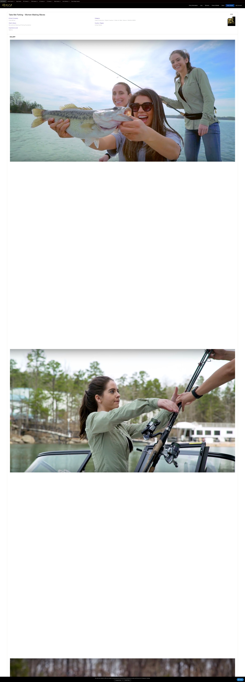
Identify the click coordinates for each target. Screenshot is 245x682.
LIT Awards (49, 1)
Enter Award (230, 5)
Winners (207, 5)
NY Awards (41, 1)
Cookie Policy (127, 680)
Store (223, 5)
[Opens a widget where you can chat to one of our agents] (240, 679)
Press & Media (215, 5)
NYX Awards (25, 1)
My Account (239, 5)
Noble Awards (57, 1)
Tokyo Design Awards (75, 1)
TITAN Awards (34, 1)
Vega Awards (18, 1)
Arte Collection (65, 1)
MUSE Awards (10, 1)
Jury (201, 5)
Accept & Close (118, 680)
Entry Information (193, 5)
